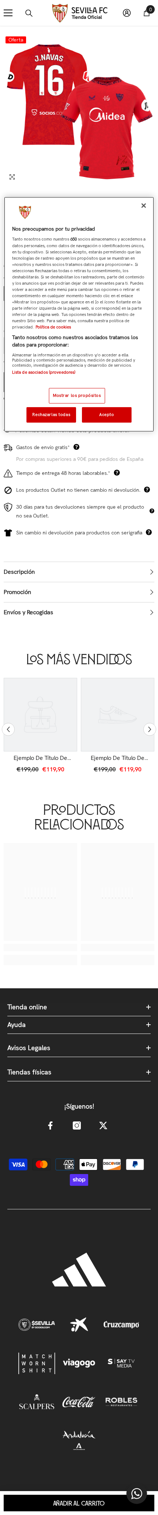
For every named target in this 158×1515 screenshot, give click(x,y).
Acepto (106, 414)
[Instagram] (77, 1125)
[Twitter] (103, 1125)
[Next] (149, 729)
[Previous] (8, 729)
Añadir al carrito (79, 1504)
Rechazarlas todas (51, 414)
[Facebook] (50, 1125)
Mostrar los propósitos (77, 395)
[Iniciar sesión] (127, 13)
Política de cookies (53, 327)
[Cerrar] (144, 206)
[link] (40, 758)
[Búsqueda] (29, 13)
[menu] (8, 12)
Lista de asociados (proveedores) (44, 372)
